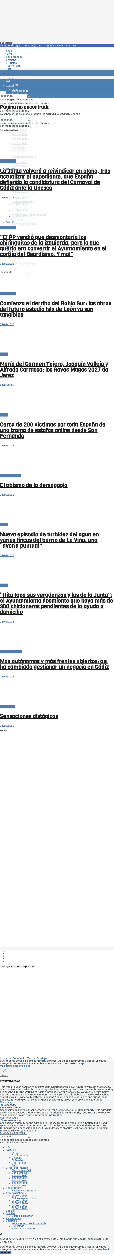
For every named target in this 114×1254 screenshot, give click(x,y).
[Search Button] (29, 96)
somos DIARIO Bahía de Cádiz (29, 1223)
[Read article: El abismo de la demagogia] (57, 460)
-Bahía (4, 354)
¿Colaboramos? (15, 961)
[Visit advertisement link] (7, 82)
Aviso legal (12, 958)
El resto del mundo (14, 116)
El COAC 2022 (20, 1208)
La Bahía (11, 1150)
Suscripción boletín (23, 263)
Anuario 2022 (20, 1183)
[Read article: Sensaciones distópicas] (57, 691)
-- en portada (8, 161)
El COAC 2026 (20, 165)
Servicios (11, 1221)
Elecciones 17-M (21, 1170)
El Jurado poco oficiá (24, 192)
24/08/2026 (7, 197)
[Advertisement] (57, 21)
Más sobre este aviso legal (93, 1249)
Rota (14, 1165)
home (3, 99)
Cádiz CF (10, 192)
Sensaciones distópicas (29, 716)
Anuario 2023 (19, 1180)
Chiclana (17, 1157)
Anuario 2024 (20, 1178)
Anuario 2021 (19, 1185)
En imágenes (13, 1218)
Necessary (10, 1105)
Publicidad (12, 956)
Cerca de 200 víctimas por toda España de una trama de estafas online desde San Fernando (53, 430)
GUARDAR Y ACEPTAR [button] (12, 1133)
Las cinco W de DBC (17, 953)
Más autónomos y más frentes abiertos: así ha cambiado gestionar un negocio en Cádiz (54, 664)
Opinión (10, 1213)
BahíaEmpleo (19, 1173)
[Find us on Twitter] (1, 231)
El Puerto (17, 1160)
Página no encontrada (20, 99)
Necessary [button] (6, 1102)
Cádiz (9, 1147)
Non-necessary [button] (9, 1117)
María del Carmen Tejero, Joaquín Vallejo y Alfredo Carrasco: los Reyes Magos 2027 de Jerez (54, 369)
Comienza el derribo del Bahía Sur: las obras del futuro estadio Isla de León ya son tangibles (55, 309)
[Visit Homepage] (31, 65)
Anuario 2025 (19, 130)
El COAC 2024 (20, 1203)
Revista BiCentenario (24, 1190)
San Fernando (20, 1155)
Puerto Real (19, 1163)
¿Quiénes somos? (16, 951)
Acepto (5, 1252)
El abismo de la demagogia (34, 485)
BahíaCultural (14, 1188)
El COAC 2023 (19, 1206)
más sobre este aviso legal (15, 1066)
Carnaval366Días (16, 1193)
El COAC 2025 (19, 198)
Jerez (15, 1152)
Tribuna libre (7, 706)
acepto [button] (82, 1063)
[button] (17, 966)
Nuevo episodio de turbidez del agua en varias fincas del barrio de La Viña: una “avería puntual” (49, 540)
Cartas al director (10, 475)
